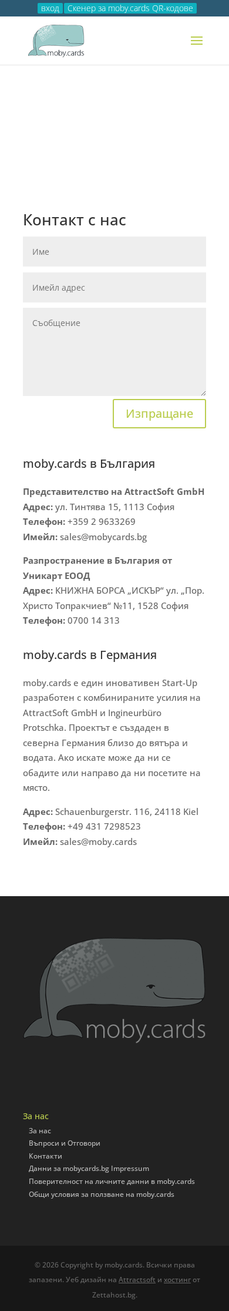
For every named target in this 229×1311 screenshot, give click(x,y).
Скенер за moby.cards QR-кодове (130, 8)
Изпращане (159, 413)
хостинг (177, 1280)
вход (50, 8)
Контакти (45, 1156)
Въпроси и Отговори (64, 1143)
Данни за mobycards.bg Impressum (89, 1168)
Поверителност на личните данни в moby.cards (112, 1181)
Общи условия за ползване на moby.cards (101, 1194)
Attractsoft (137, 1280)
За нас (40, 1131)
